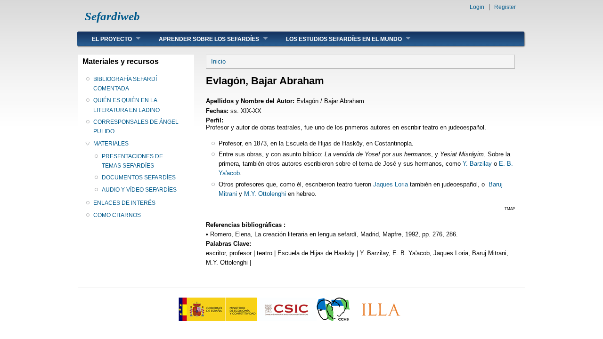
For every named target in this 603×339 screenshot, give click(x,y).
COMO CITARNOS (117, 215)
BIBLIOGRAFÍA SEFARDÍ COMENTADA (125, 84)
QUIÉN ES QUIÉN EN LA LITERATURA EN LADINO (126, 105)
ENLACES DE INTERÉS (124, 203)
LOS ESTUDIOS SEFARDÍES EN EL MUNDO (337, 38)
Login (477, 7)
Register (505, 7)
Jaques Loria (390, 184)
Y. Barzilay (477, 163)
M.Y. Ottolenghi (265, 193)
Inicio (218, 61)
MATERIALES (111, 143)
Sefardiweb (112, 16)
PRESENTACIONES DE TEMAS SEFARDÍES (132, 161)
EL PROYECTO (105, 38)
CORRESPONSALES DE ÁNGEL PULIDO (136, 127)
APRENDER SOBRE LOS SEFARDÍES (202, 38)
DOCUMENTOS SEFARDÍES (139, 177)
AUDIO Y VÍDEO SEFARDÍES (139, 189)
